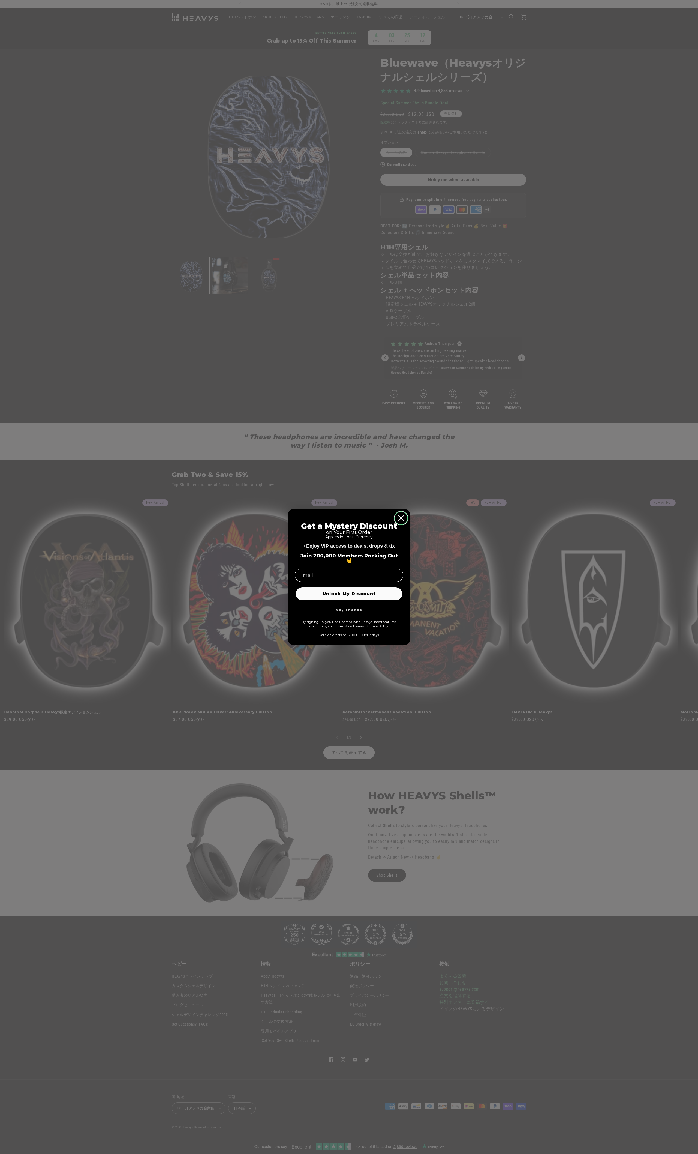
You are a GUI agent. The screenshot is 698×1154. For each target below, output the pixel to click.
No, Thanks (349, 610)
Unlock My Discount (349, 593)
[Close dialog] (401, 518)
